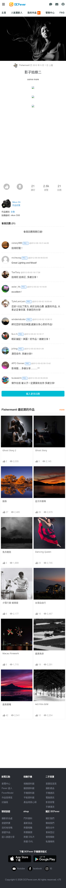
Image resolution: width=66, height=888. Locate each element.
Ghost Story (41, 450)
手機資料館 (29, 792)
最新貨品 (28, 822)
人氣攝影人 (16, 12)
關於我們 (50, 818)
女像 (13, 211)
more (61, 409)
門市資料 (28, 818)
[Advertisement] (33, 149)
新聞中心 (6, 783)
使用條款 (50, 836)
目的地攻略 (7, 827)
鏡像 (4, 501)
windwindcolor (19, 319)
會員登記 (50, 832)
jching (14, 348)
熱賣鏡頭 (28, 832)
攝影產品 (50, 788)
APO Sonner (18, 363)
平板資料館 (29, 797)
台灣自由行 (40, 602)
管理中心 (50, 12)
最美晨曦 (6, 704)
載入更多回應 (33, 393)
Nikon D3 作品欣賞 (16, 204)
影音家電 (50, 802)
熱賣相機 (28, 827)
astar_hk (16, 286)
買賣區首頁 (51, 783)
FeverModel (7, 792)
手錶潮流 (50, 806)
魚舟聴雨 (6, 551)
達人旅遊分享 (8, 836)
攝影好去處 (7, 818)
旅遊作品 (6, 832)
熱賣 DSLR (29, 836)
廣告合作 (50, 827)
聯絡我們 (50, 822)
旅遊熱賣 (6, 822)
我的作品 (33, 12)
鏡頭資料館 (29, 788)
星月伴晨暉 (40, 501)
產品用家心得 (30, 802)
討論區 (5, 802)
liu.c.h (14, 333)
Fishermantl (24, 65)
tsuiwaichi (16, 377)
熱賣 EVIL (28, 841)
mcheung (16, 257)
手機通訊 (50, 792)
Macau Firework (10, 653)
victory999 (17, 242)
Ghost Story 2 (9, 450)
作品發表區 (7, 797)
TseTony (16, 272)
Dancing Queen (43, 551)
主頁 (4, 12)
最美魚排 (39, 653)
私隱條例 (50, 841)
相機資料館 (29, 783)
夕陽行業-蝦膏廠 (10, 602)
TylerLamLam (18, 301)
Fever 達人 (7, 788)
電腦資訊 (50, 797)
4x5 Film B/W (41, 704)
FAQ (62, 12)
